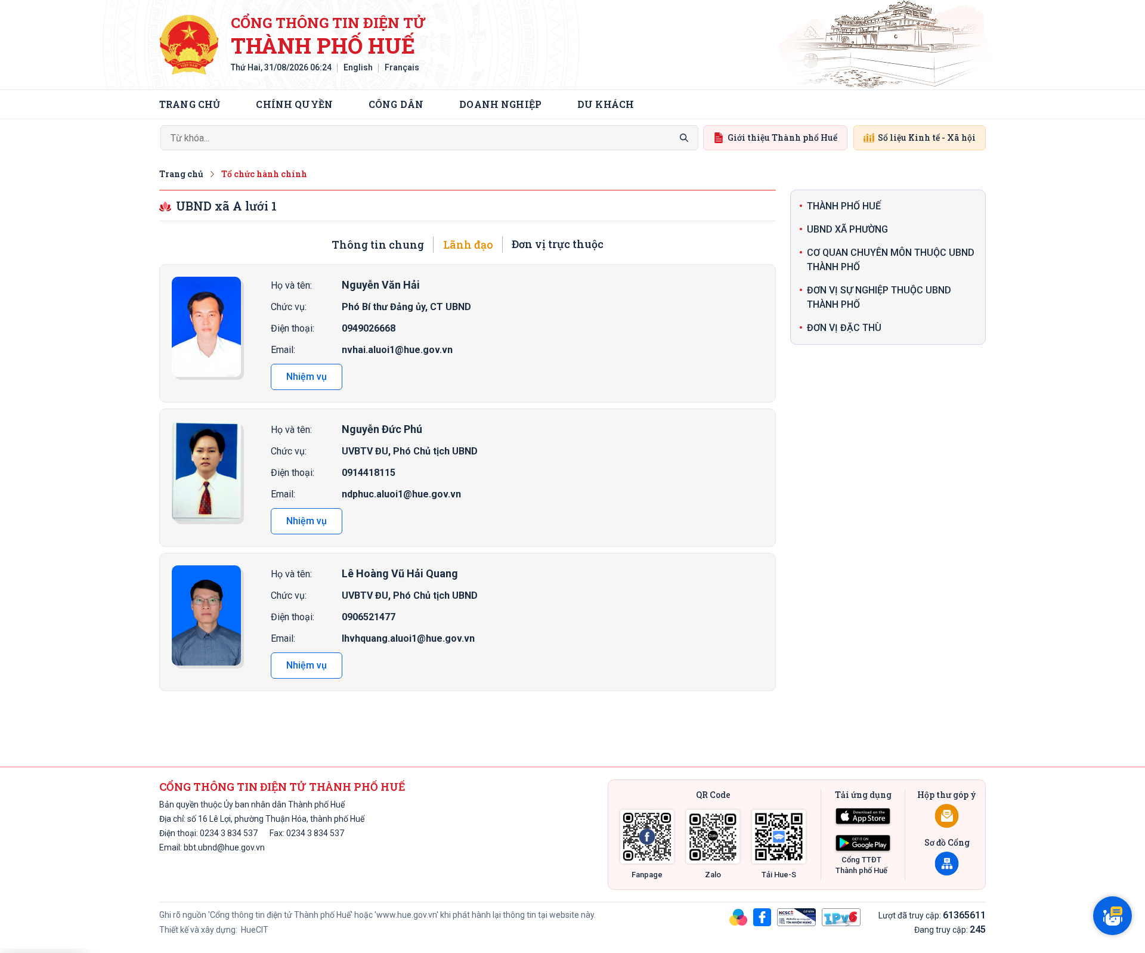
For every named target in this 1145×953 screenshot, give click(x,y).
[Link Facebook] (647, 837)
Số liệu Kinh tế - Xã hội (927, 137)
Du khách (605, 104)
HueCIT (253, 930)
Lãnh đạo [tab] (468, 244)
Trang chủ (189, 104)
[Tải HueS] (779, 837)
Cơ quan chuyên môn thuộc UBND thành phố (890, 260)
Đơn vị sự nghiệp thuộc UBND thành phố (879, 297)
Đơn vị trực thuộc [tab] (558, 244)
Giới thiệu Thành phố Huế (782, 137)
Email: (283, 349)
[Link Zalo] (713, 837)
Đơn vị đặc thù (844, 327)
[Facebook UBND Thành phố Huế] (762, 916)
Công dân (396, 104)
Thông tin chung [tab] (378, 244)
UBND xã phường (847, 229)
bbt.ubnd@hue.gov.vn (224, 847)
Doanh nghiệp (500, 104)
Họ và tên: (291, 285)
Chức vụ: (289, 306)
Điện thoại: (292, 328)
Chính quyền (294, 104)
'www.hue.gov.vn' (406, 915)
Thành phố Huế (844, 206)
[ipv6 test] (841, 916)
